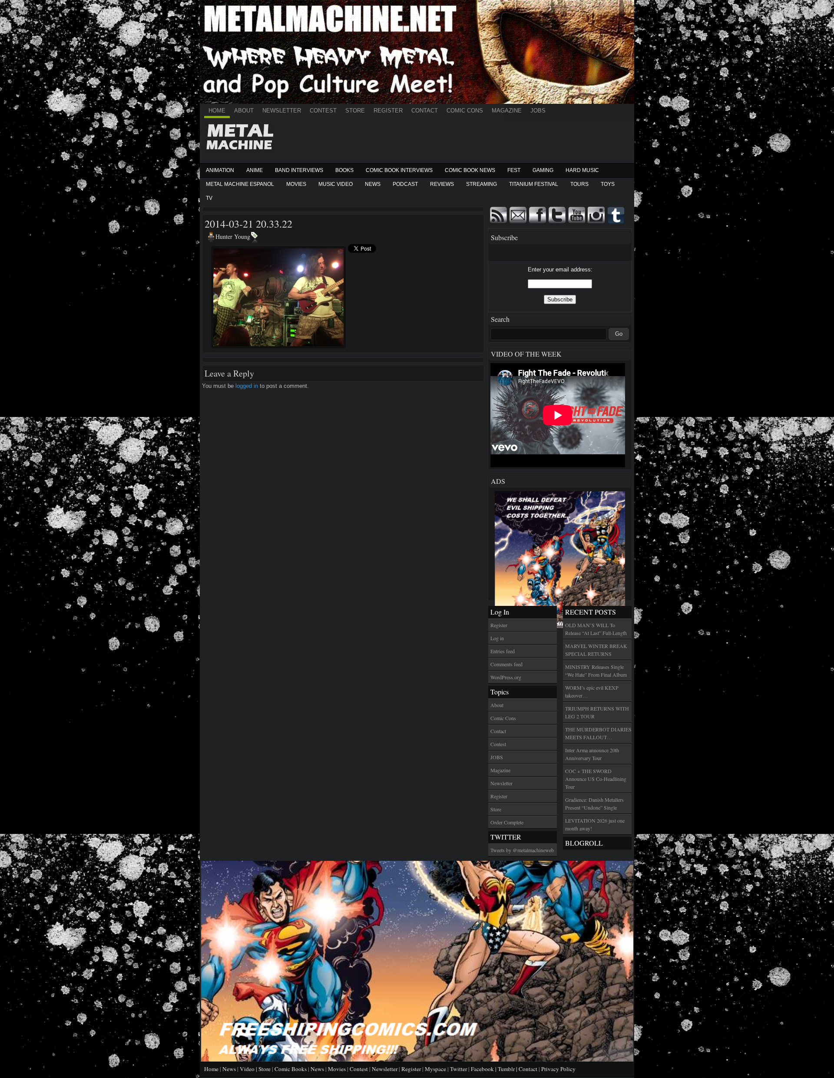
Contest (323, 110)
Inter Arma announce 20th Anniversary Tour (592, 754)
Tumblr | (508, 1069)
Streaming (481, 184)
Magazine (507, 110)
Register (388, 110)
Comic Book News (470, 170)
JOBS (538, 110)
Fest (513, 170)
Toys (608, 184)
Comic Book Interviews (399, 170)
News (373, 184)
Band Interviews (299, 170)
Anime (254, 170)
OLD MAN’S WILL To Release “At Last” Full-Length (596, 629)
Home (216, 110)
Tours (579, 184)
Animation (220, 170)
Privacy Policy (558, 1069)
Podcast (405, 184)
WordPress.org (505, 677)
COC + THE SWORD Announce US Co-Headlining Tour (595, 778)
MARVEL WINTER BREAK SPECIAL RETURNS (596, 649)
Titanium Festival (533, 184)
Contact (424, 110)
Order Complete (506, 822)
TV (209, 198)
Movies (296, 184)
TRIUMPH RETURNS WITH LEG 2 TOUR (597, 712)
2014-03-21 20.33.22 (248, 224)
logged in (246, 386)
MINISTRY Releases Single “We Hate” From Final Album (596, 670)
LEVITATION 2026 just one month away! (595, 824)
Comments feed (506, 664)
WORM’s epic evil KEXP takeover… (592, 691)
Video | (249, 1069)
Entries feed (502, 651)
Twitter (458, 1069)
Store (355, 110)
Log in (497, 638)
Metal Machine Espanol (240, 184)
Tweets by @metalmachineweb (522, 850)
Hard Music (582, 170)
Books (344, 170)
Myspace (435, 1069)
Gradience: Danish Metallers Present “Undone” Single (594, 803)
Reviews (442, 184)
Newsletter (281, 110)
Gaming (543, 170)
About (244, 110)
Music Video (335, 184)
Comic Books (291, 1069)
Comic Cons (465, 110)
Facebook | (484, 1069)
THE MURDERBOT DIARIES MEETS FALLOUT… (598, 733)
